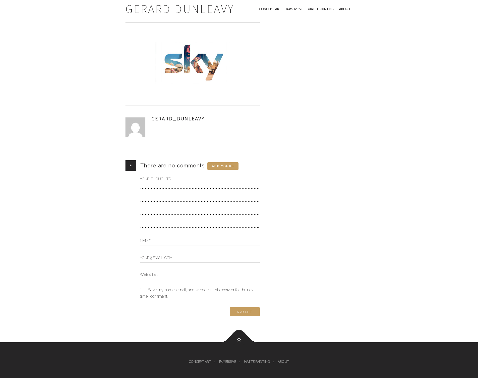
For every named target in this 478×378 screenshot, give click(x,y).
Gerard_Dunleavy (178, 119)
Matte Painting (321, 9)
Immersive (294, 9)
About (345, 9)
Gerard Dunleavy (179, 8)
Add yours (223, 166)
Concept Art (270, 9)
